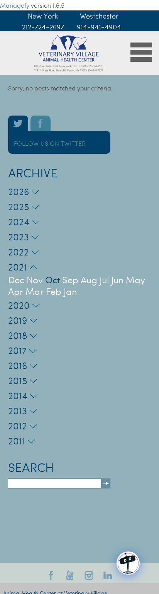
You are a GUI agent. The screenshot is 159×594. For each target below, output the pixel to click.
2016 (17, 365)
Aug (89, 279)
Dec (16, 279)
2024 (18, 221)
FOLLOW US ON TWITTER (50, 143)
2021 (17, 266)
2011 (16, 440)
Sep (70, 279)
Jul (104, 279)
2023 (18, 236)
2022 (18, 251)
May (135, 279)
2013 (17, 410)
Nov (35, 279)
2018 (17, 335)
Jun (117, 279)
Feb (53, 291)
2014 (17, 395)
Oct (52, 279)
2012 (17, 425)
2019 (17, 320)
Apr (15, 291)
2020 (19, 305)
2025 (18, 206)
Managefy (15, 5)
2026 (18, 191)
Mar (34, 291)
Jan (70, 291)
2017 (17, 350)
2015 (17, 380)
